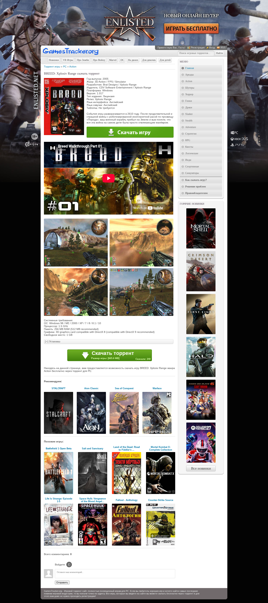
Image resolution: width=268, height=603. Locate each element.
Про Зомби (83, 60)
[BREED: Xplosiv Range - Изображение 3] (76, 315)
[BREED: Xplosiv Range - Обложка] (64, 134)
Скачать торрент (121, 355)
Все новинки (201, 468)
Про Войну (99, 60)
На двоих (133, 60)
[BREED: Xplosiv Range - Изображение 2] (142, 266)
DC (122, 60)
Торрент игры (52, 66)
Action (72, 66)
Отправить (62, 582)
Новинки (54, 60)
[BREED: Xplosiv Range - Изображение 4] (142, 315)
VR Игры (68, 60)
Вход (212, 47)
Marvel (112, 60)
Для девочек (149, 60)
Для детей (165, 60)
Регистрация (198, 47)
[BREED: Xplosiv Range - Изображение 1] (76, 266)
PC (65, 66)
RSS (223, 47)
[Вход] (69, 564)
